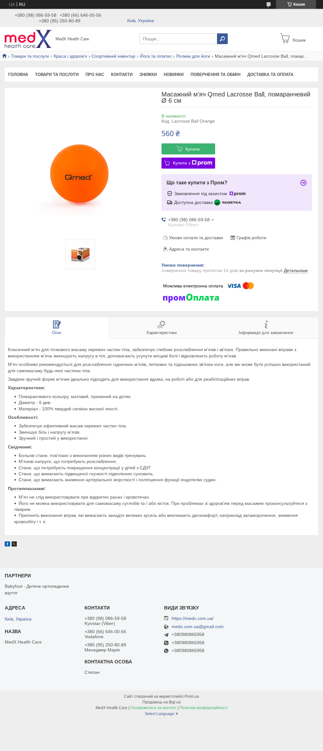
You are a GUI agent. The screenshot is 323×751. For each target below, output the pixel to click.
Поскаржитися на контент (153, 708)
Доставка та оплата (270, 74)
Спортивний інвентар (113, 56)
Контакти (121, 74)
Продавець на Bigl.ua (162, 702)
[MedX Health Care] (28, 38)
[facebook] (7, 544)
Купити (192, 149)
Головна (18, 74)
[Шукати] (222, 38)
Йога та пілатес (156, 56)
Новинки (174, 74)
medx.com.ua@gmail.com (198, 626)
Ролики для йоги (193, 56)
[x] (14, 544)
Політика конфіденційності (203, 708)
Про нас (94, 74)
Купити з (181, 162)
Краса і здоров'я (70, 56)
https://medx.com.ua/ (193, 618)
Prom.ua (192, 696)
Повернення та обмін (215, 74)
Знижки (148, 74)
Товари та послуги (30, 56)
